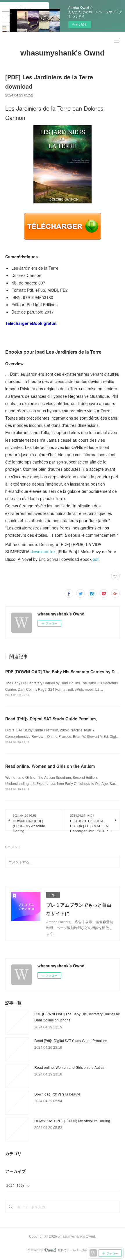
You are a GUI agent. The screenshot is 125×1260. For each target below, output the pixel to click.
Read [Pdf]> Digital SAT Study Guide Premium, (51, 719)
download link (43, 551)
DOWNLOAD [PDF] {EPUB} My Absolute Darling (72, 1120)
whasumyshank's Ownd (62, 53)
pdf (96, 559)
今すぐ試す (79, 24)
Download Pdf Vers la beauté (57, 1093)
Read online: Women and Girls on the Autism (50, 766)
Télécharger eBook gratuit (31, 323)
